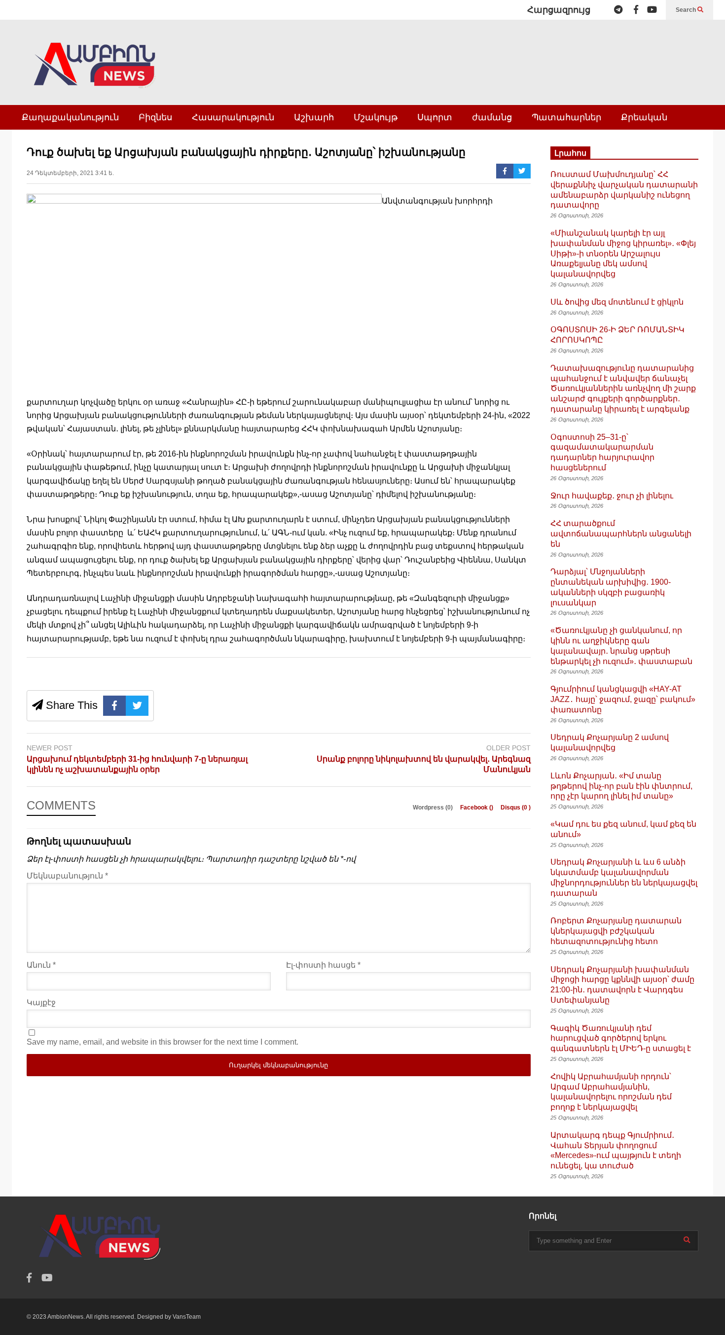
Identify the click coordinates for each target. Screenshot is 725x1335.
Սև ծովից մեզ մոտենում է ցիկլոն (617, 302)
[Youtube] (652, 10)
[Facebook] (636, 10)
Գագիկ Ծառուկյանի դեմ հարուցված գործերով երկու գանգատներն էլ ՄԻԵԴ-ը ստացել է (620, 1038)
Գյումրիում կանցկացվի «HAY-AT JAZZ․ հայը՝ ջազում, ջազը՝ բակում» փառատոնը (622, 699)
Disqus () (516, 807)
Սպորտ (434, 117)
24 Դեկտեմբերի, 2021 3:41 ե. (70, 173)
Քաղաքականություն (70, 117)
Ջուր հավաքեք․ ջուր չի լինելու (611, 496)
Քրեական (644, 117)
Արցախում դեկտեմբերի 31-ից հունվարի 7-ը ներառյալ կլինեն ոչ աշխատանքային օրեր (137, 764)
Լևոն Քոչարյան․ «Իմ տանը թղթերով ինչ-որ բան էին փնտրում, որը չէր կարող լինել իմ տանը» (621, 786)
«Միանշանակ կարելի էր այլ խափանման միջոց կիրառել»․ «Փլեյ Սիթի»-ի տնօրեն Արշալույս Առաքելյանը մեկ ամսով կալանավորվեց (623, 253)
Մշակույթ (376, 117)
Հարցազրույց (558, 10)
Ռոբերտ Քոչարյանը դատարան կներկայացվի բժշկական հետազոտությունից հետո (616, 931)
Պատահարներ (566, 117)
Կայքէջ (41, 1002)
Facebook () (477, 807)
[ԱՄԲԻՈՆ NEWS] (96, 72)
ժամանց (492, 117)
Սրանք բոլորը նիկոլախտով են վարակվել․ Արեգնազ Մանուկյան (424, 764)
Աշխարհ (314, 117)
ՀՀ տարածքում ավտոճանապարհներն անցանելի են (620, 533)
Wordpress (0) (433, 807)
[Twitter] (522, 171)
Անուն (41, 965)
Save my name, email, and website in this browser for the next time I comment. (162, 1042)
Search (686, 9)
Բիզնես (155, 117)
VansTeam (187, 1316)
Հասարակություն (233, 117)
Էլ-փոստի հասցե (323, 965)
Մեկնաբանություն (67, 876)
